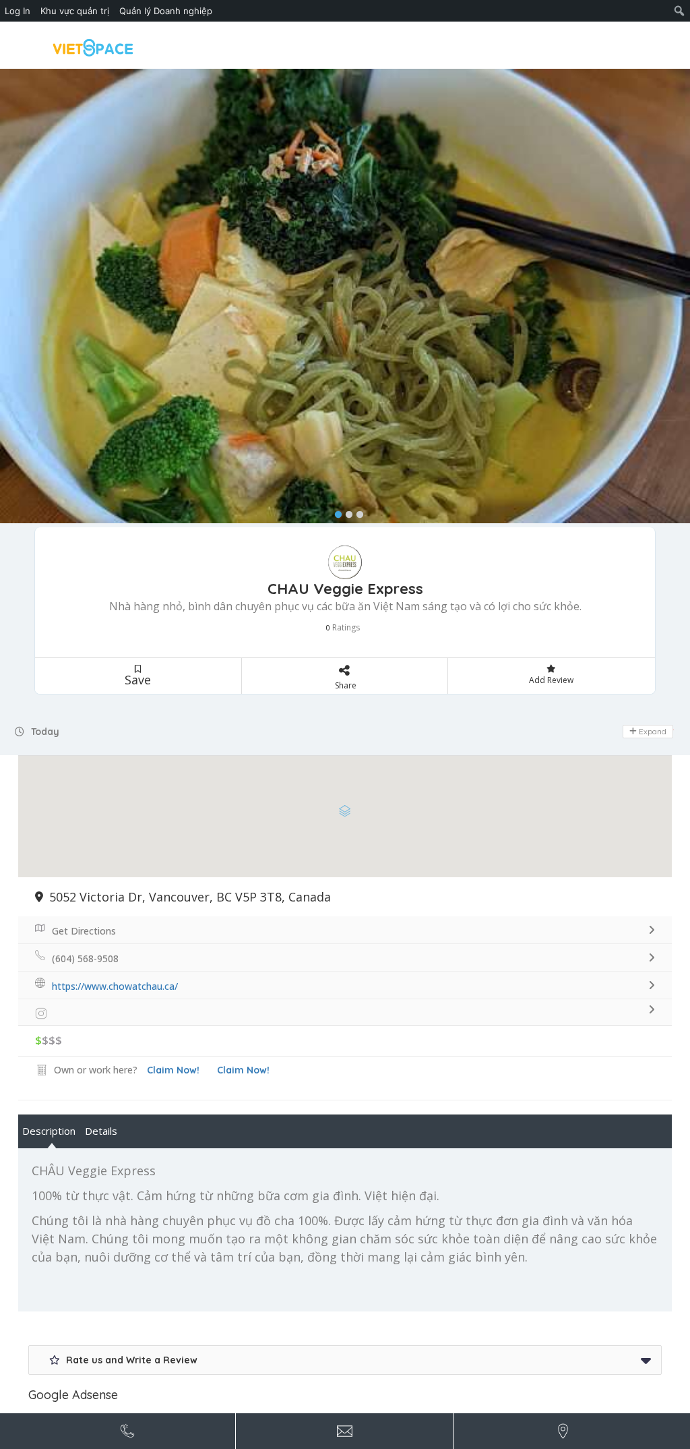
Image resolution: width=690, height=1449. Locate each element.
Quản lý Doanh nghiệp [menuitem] (165, 10)
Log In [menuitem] (17, 10)
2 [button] (345, 511)
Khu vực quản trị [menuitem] (74, 10)
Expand (651, 731)
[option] (345, 296)
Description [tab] (48, 1130)
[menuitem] (679, 11)
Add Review (551, 680)
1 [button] (335, 511)
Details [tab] (101, 1130)
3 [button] (356, 511)
